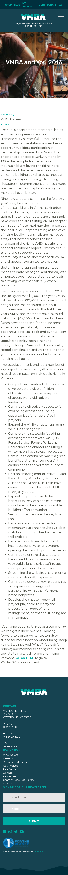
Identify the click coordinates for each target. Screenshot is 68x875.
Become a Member (15, 762)
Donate (51, 5)
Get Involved (11, 765)
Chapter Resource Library (18, 780)
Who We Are (11, 754)
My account (28, 5)
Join (42, 5)
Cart (62, 5)
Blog (17, 5)
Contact (8, 783)
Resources (9, 776)
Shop (8, 5)
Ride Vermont (11, 769)
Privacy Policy (41, 851)
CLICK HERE (24, 658)
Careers (8, 758)
